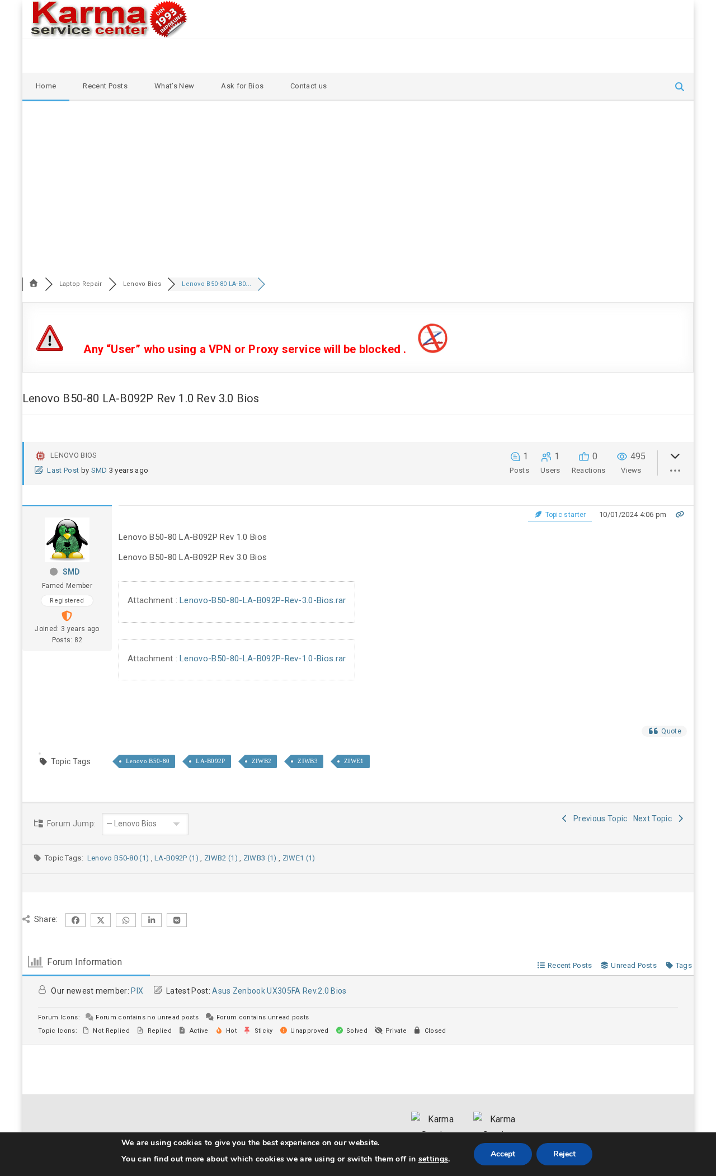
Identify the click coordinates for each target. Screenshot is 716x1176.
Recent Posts (105, 86)
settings (433, 1159)
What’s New (174, 86)
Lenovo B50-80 (147, 761)
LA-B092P (210, 761)
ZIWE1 (354, 761)
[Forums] (34, 284)
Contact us (308, 86)
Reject (564, 1154)
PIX (137, 990)
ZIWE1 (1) (298, 858)
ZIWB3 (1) (261, 858)
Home (46, 86)
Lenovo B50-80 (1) (119, 858)
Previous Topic (599, 818)
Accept (503, 1154)
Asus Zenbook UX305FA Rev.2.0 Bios (279, 990)
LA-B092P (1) (177, 858)
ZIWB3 (308, 761)
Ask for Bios (242, 86)
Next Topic (654, 818)
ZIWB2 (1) (221, 858)
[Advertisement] (358, 185)
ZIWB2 (262, 761)
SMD (99, 470)
